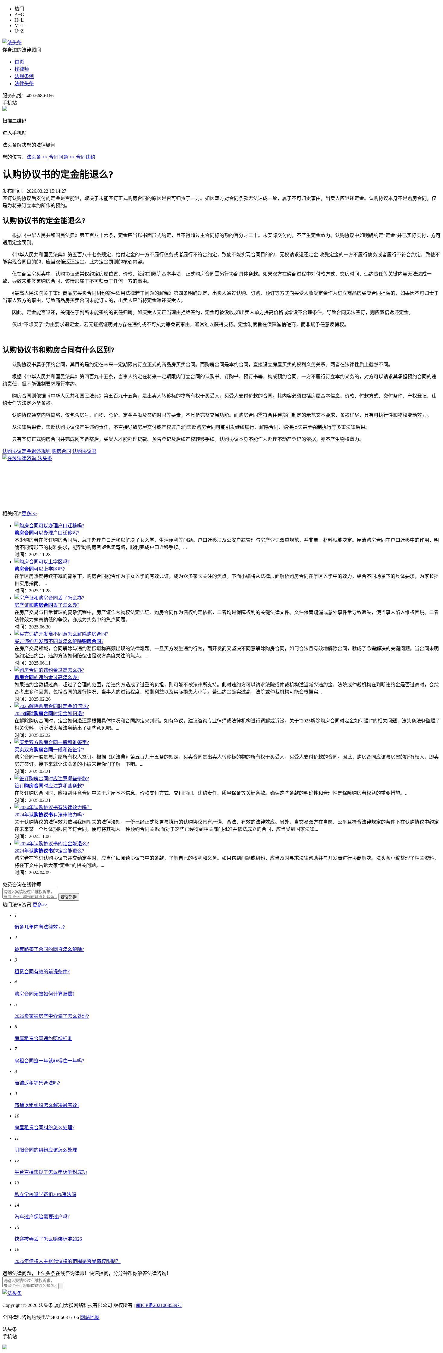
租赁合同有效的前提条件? (42, 971)
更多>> (29, 513)
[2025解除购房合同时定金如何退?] (51, 706)
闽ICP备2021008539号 (159, 1305)
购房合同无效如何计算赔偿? (44, 993)
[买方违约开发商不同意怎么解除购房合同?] (61, 634)
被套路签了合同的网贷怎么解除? (49, 949)
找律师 (21, 69)
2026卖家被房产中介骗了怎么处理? (51, 1016)
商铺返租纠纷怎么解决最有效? (46, 1105)
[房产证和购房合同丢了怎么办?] (49, 597)
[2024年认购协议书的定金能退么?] (51, 843)
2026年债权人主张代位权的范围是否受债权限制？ (67, 1261)
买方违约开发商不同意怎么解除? (58, 641)
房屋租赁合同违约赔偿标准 (43, 1038)
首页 (19, 61)
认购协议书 (84, 451)
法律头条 (24, 83)
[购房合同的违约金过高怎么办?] (49, 670)
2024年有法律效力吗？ (50, 814)
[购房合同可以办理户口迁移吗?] (49, 525)
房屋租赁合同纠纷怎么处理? (44, 1127)
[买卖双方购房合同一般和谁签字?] (51, 742)
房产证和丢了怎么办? (46, 605)
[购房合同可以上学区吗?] (42, 561)
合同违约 (85, 157)
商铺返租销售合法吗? (37, 1083)
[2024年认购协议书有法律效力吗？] (53, 807)
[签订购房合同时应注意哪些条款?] (51, 778)
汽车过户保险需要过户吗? (42, 1216)
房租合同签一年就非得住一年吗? (49, 1060)
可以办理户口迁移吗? (46, 532)
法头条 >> (37, 157)
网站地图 (89, 1317)
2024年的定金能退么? (49, 850)
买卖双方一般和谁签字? (49, 749)
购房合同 (61, 451)
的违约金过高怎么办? (46, 677)
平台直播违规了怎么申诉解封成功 (50, 1172)
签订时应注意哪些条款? (49, 785)
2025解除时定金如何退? (49, 713)
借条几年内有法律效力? (39, 927)
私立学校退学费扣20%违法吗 (45, 1194)
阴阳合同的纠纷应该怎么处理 (45, 1149)
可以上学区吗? (39, 569)
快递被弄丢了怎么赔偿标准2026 (48, 1239)
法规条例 (24, 76)
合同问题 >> (62, 157)
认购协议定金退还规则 (26, 451)
